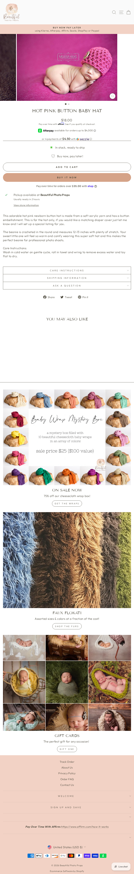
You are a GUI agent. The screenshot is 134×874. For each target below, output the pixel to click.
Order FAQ (67, 779)
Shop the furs (67, 626)
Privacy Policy (67, 773)
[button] (67, 139)
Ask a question (67, 285)
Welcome (66, 796)
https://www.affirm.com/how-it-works (85, 826)
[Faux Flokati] (67, 560)
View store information (26, 205)
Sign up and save (66, 807)
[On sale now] (67, 437)
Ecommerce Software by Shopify (67, 871)
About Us (67, 767)
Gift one (67, 749)
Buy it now (67, 177)
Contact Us (67, 785)
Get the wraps (67, 503)
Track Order (67, 761)
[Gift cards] (67, 683)
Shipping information (67, 278)
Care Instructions (67, 270)
